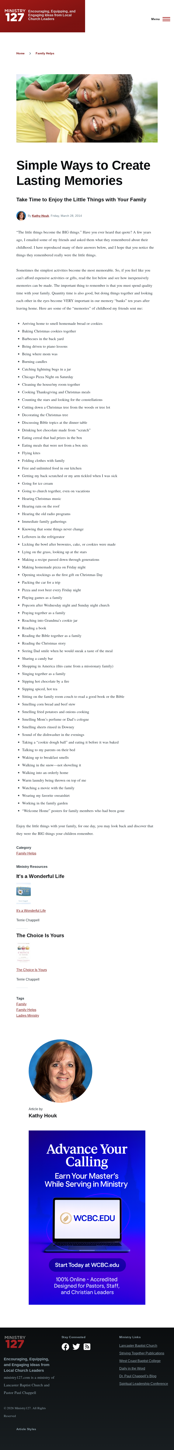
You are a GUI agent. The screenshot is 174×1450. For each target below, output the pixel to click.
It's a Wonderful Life (31, 910)
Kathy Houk (40, 215)
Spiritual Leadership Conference (143, 1384)
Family (21, 1004)
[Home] (29, 1342)
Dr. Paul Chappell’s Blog (137, 1376)
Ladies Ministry (27, 1015)
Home (20, 53)
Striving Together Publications (141, 1353)
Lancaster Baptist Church (138, 1345)
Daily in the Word (132, 1368)
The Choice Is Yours (31, 970)
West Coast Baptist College (140, 1361)
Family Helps (45, 53)
